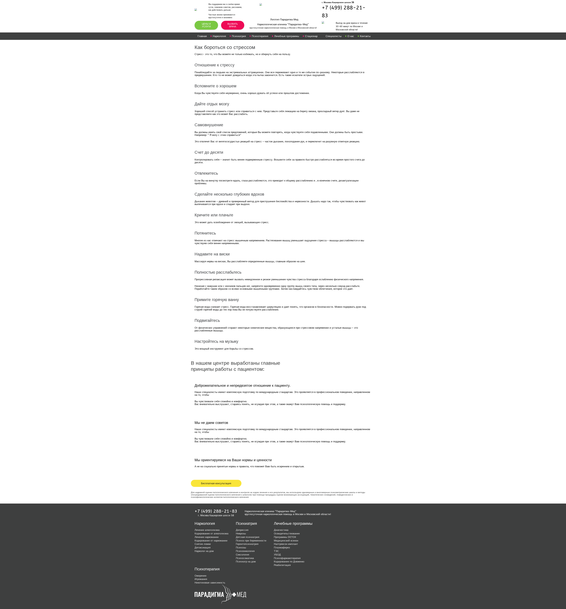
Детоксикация (202, 547)
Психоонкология (245, 551)
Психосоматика (245, 558)
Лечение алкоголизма (207, 529)
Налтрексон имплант (286, 543)
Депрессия (242, 529)
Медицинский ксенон (286, 540)
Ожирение (200, 575)
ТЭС (276, 551)
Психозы (241, 547)
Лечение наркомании (207, 537)
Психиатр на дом (246, 561)
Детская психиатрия (247, 537)
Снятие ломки (203, 543)
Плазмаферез (282, 547)
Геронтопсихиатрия (247, 543)
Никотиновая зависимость (210, 582)
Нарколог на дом (204, 551)
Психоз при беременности (251, 540)
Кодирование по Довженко (289, 561)
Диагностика (281, 529)
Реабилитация (282, 565)
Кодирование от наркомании (211, 540)
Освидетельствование (287, 533)
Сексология (242, 554)
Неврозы (241, 533)
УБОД (277, 554)
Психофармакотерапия (287, 558)
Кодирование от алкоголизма (211, 533)
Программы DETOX (285, 537)
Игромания (201, 579)
